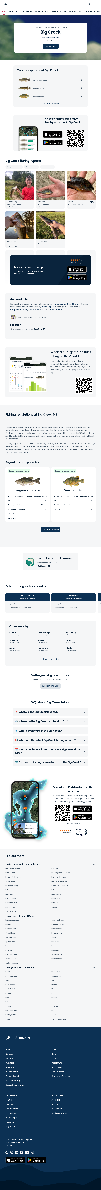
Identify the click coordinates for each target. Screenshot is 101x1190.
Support (9, 1058)
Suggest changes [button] (50, 685)
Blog (53, 1054)
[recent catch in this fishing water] (19, 190)
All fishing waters (59, 1113)
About (8, 1049)
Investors (9, 1063)
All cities (55, 1104)
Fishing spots (11, 1113)
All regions (56, 1100)
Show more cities (50, 659)
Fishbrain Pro (11, 1095)
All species (56, 1108)
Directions (38, 329)
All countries (57, 1095)
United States (54, 37)
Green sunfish (47, 167)
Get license (42, 566)
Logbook (9, 1122)
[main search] (90, 4)
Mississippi (46, 37)
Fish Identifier (11, 1108)
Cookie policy (57, 1071)
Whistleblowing (12, 1080)
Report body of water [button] (15, 1085)
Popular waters (58, 1063)
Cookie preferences (60, 1076)
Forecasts (9, 1104)
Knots (54, 1058)
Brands (54, 1049)
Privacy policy (11, 1071)
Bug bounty (56, 1067)
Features (9, 1100)
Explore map (50, 46)
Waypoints (10, 1126)
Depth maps (11, 1117)
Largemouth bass (14, 167)
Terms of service (13, 1076)
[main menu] (96, 3)
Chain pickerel (31, 167)
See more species (50, 103)
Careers (9, 1054)
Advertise (10, 1067)
